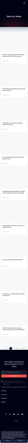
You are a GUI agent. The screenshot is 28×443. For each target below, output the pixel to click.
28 (23, 348)
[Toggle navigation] (24, 3)
